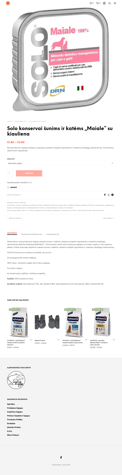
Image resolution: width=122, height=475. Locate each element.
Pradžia (9, 121)
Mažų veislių (47, 210)
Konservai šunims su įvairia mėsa (92, 205)
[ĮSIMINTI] (31, 340)
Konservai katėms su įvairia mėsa (55, 205)
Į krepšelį (29, 173)
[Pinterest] (113, 195)
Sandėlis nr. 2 (109, 205)
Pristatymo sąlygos (15, 408)
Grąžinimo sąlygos (15, 412)
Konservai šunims (73, 205)
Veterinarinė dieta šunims (37, 121)
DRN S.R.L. (25, 210)
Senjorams (66, 210)
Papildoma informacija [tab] (31, 234)
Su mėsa (73, 210)
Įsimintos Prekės (14, 427)
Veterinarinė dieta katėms (35, 208)
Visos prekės (68, 208)
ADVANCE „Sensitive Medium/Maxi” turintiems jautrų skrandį (99, 342)
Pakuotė (11, 159)
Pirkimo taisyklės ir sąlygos (18, 416)
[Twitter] (109, 195)
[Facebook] (106, 195)
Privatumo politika (14, 419)
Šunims (9, 208)
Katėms (18, 205)
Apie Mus (11, 404)
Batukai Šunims (40, 340)
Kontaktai (11, 423)
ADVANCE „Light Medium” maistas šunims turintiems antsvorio (16, 342)
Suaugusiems (81, 210)
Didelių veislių (16, 210)
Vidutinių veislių (98, 210)
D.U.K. (9, 431)
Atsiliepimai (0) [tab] (52, 234)
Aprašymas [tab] (12, 234)
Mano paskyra (13, 435)
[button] (91, 3)
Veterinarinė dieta (21, 121)
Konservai (25, 205)
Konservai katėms (36, 205)
